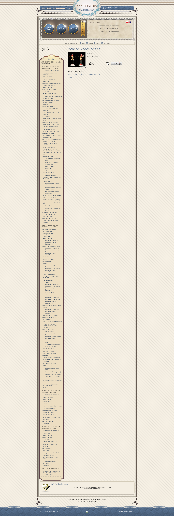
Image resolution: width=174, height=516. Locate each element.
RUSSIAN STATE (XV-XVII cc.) (51, 315)
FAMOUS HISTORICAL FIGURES (51, 71)
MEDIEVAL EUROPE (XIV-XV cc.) (91, 74)
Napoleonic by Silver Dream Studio (52, 159)
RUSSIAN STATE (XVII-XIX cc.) (51, 317)
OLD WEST (46, 171)
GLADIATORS (46, 92)
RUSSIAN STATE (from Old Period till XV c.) (52, 119)
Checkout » (50, 51)
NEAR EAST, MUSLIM (48, 107)
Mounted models (49, 166)
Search (98, 43)
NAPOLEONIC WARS (48, 156)
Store (83, 43)
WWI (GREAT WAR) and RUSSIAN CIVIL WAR (52, 178)
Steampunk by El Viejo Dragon (53, 208)
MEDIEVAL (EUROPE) (48, 293)
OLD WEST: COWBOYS (49, 351)
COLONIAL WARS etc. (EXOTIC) (51, 200)
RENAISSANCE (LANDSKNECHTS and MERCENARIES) (52, 136)
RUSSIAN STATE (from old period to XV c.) (52, 306)
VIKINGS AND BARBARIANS (51, 395)
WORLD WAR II (47, 181)
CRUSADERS (46, 116)
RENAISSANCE (47, 320)
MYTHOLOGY (46, 466)
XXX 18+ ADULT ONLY (49, 79)
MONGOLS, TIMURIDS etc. (50, 442)
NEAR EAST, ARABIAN (49, 274)
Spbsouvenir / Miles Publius (52, 251)
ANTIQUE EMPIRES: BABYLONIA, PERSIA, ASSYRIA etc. (52, 84)
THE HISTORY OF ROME (49, 89)
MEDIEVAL (46, 404)
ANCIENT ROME (47, 399)
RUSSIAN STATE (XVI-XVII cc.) (51, 122)
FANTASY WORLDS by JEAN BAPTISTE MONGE (50, 215)
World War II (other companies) (53, 374)
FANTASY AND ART (48, 421)
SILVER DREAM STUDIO (71, 43)
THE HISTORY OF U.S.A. (49, 198)
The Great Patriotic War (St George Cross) (52, 192)
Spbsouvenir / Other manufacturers (50, 243)
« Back (70, 77)
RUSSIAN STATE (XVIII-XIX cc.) (51, 125)
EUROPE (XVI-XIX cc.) (49, 147)
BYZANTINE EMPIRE (48, 98)
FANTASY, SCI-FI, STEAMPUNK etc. (51, 203)
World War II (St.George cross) (53, 372)
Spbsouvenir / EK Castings (52, 240)
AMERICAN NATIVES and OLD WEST (51, 458)
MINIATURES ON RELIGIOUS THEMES (51, 221)
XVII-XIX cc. (46, 451)
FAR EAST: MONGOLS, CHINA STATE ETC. (51, 277)
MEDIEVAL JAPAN (48, 280)
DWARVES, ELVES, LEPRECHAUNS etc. (52, 381)
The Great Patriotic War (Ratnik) (53, 187)
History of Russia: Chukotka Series (52, 453)
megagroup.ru (130, 511)
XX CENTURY (46, 419)
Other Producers (49, 189)
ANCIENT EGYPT (47, 81)
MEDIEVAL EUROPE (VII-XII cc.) (51, 127)
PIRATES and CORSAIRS (49, 175)
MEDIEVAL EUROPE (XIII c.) (50, 129)
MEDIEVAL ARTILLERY (49, 133)
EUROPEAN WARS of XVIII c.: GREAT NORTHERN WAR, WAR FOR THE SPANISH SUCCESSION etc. (52, 152)
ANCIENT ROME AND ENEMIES (51, 246)
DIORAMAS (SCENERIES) (50, 212)
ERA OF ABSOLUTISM (49, 408)
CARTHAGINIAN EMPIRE (49, 94)
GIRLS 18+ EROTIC (73, 74)
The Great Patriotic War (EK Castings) (52, 184)
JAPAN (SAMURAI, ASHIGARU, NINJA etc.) (51, 113)
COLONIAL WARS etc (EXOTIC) (51, 358)
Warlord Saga (48, 206)
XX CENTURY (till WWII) (49, 364)
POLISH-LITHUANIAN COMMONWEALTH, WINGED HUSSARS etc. (51, 143)
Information (107, 43)
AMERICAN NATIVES (48, 173)
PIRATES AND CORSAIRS (50, 410)
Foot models (48, 168)
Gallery (91, 43)
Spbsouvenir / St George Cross (53, 336)
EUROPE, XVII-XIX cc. (49, 330)
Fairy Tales (47, 210)
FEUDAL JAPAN (47, 402)
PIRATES (45, 355)
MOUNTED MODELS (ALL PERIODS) (50, 74)
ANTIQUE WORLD (48, 234)
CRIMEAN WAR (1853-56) (50, 347)
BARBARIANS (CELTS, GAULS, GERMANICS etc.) (51, 101)
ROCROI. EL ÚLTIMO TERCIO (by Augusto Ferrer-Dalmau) (51, 472)
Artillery (47, 295)
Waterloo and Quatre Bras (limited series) (52, 163)
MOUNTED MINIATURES (49, 229)
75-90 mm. (46, 388)
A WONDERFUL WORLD (49, 218)
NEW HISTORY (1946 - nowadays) (52, 195)
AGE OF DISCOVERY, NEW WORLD (52, 139)
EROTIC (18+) (46, 424)
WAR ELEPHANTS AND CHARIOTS (52, 96)
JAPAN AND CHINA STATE (50, 444)
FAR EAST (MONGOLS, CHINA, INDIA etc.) (51, 109)
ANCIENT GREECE (48, 87)
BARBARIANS (47, 261)
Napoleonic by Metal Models (52, 344)
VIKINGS (45, 104)
